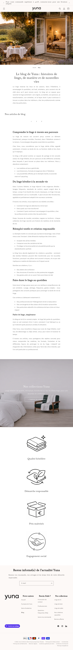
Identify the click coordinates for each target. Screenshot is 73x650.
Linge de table (58, 608)
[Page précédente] (31, 121)
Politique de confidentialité (20, 643)
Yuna (20, 641)
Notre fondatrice (26, 608)
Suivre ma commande (44, 617)
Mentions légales (33, 643)
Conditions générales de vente (46, 643)
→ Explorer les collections (36, 399)
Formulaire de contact (42, 601)
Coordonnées (65, 641)
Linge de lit (57, 600)
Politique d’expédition (62, 645)
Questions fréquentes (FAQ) (43, 612)
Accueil (34, 67)
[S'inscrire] (51, 583)
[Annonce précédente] (4, 3)
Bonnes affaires (59, 619)
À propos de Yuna (26, 604)
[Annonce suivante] (69, 3)
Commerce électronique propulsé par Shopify (32, 641)
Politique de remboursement (53, 641)
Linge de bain (58, 604)
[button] (4, 9)
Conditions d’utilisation (62, 643)
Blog (22, 612)
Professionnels (42, 606)
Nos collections (61, 596)
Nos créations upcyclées (58, 614)
